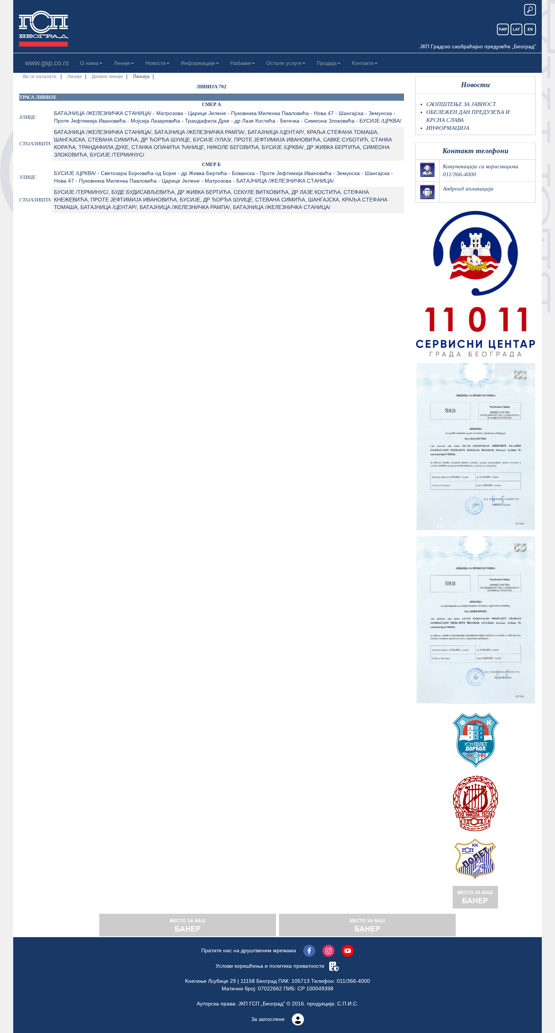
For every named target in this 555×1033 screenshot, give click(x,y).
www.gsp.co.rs (47, 63)
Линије (122, 63)
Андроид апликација (468, 189)
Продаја (327, 63)
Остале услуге (284, 63)
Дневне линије (107, 76)
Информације (198, 63)
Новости (155, 63)
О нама (89, 63)
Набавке (240, 63)
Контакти (363, 63)
